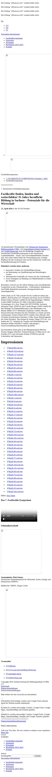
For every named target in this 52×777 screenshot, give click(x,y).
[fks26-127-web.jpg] (15, 355)
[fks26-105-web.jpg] (15, 435)
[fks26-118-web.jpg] (15, 465)
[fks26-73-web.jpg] (14, 431)
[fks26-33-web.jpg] (14, 488)
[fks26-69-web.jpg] (14, 391)
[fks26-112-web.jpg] (15, 428)
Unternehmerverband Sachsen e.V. (37, 249)
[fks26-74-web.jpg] (14, 358)
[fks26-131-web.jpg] (15, 468)
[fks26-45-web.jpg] (14, 385)
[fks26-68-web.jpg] (14, 478)
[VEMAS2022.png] (14, 678)
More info (5, 733)
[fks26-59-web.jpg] (14, 365)
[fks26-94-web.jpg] (14, 471)
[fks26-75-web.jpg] (14, 475)
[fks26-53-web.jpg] (14, 485)
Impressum (5, 686)
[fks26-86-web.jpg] (14, 451)
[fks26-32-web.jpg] (14, 421)
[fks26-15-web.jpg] (14, 381)
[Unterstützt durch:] (13, 674)
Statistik (25, 715)
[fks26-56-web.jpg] (14, 361)
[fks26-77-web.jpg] (14, 458)
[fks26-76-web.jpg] (14, 425)
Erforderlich (24, 702)
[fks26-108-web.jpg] (15, 395)
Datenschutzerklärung (9, 688)
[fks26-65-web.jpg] (14, 368)
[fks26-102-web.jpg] (15, 492)
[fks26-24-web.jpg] (14, 418)
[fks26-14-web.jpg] (14, 378)
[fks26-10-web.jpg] (14, 405)
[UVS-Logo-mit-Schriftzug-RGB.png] (21, 670)
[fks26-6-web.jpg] (14, 401)
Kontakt (9, 749)
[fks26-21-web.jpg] (14, 411)
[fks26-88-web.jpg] (14, 348)
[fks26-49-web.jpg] (14, 388)
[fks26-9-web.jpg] (14, 408)
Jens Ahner (11, 496)
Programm (10, 745)
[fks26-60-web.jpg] (14, 448)
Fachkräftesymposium (14, 741)
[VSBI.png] (11, 666)
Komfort (25, 709)
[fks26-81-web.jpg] (14, 455)
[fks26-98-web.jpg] (14, 371)
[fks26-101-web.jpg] (15, 438)
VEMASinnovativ (11, 251)
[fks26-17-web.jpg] (14, 415)
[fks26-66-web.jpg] (14, 481)
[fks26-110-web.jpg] (15, 351)
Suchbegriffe (6, 756)
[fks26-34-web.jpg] (14, 445)
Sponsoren (10, 743)
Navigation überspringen (10, 34)
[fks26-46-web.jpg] (14, 461)
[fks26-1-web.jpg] (14, 398)
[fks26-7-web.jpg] (14, 375)
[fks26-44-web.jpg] (14, 441)
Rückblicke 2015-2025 (14, 747)
